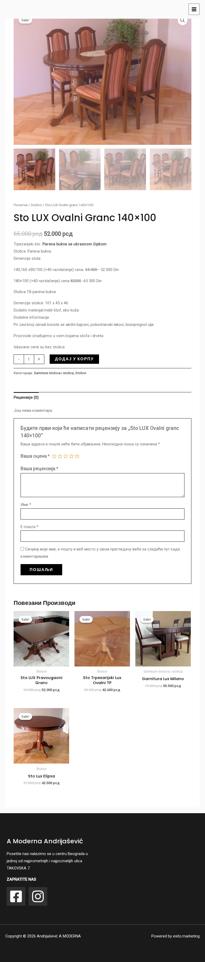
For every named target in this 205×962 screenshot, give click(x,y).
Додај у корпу (74, 359)
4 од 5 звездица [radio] (71, 456)
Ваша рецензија (39, 468)
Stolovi (36, 205)
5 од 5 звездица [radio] (77, 456)
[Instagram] (38, 896)
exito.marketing (186, 936)
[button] (182, 20)
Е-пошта (29, 526)
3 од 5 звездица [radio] (65, 456)
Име (26, 504)
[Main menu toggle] (194, 9)
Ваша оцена (35, 456)
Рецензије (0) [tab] (26, 397)
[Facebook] (16, 896)
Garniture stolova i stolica (54, 373)
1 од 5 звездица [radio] (54, 456)
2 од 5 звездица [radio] (60, 456)
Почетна (20, 205)
